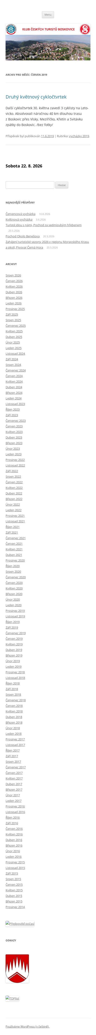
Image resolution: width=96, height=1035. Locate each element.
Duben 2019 (14, 650)
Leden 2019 (13, 666)
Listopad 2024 (15, 353)
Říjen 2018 (13, 683)
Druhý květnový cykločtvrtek (36, 97)
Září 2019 (12, 627)
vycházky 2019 (79, 136)
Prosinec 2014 (15, 907)
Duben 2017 (14, 784)
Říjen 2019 (13, 622)
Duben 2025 (14, 337)
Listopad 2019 (15, 616)
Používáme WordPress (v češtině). (27, 1026)
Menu (48, 14)
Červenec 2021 (16, 538)
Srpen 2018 (13, 694)
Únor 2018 (13, 728)
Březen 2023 (14, 443)
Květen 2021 (14, 549)
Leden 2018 (13, 734)
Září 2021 (12, 532)
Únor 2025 (13, 342)
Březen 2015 (14, 901)
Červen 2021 (14, 543)
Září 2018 (12, 689)
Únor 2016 (13, 851)
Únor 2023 (13, 448)
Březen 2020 (14, 594)
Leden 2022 (13, 510)
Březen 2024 (14, 393)
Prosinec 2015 (15, 862)
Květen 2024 (14, 381)
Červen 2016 (14, 829)
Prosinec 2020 (15, 560)
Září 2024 (12, 359)
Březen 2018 (14, 722)
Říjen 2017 (13, 750)
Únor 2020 (13, 599)
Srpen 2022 (13, 476)
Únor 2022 (13, 504)
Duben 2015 (14, 896)
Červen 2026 (14, 281)
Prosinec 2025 (15, 309)
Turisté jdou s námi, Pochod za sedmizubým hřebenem (44, 225)
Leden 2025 (13, 348)
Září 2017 (12, 756)
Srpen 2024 (13, 365)
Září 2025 (12, 314)
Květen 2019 (14, 644)
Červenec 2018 (16, 700)
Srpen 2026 (13, 275)
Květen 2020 (14, 588)
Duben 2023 (14, 437)
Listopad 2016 (15, 812)
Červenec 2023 (16, 421)
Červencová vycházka (20, 214)
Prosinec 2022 (15, 460)
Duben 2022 (14, 493)
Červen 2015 (14, 884)
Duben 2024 (14, 387)
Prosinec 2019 (15, 611)
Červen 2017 (14, 773)
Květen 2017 (14, 778)
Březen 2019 (14, 655)
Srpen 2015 (13, 879)
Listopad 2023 (15, 404)
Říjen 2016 (13, 817)
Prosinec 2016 (15, 806)
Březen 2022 (14, 499)
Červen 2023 (14, 426)
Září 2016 (12, 823)
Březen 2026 (14, 298)
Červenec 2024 (16, 370)
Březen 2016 (14, 845)
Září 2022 (12, 471)
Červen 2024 (14, 376)
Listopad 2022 (15, 465)
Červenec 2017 (16, 767)
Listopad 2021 (15, 521)
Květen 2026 (14, 286)
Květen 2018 (14, 711)
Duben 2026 (14, 292)
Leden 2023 (13, 454)
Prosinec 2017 (15, 739)
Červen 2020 (14, 583)
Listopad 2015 (15, 868)
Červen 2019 (14, 639)
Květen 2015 (14, 890)
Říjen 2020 (13, 566)
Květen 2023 (14, 432)
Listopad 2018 (15, 678)
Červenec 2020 (16, 577)
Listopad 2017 (15, 745)
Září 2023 (12, 415)
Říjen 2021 (13, 527)
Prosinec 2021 (15, 516)
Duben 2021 (14, 555)
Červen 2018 (14, 706)
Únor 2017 (13, 795)
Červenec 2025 (16, 325)
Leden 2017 (13, 801)
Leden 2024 (13, 398)
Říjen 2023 (13, 409)
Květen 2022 (14, 488)
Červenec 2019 (16, 633)
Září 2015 (12, 873)
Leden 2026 (13, 303)
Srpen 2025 (13, 320)
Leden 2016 (13, 857)
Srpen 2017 (13, 761)
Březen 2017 (14, 789)
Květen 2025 (14, 331)
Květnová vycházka (19, 219)
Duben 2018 (14, 717)
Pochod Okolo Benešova (23, 236)
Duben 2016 (14, 840)
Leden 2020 (13, 605)
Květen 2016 (14, 834)
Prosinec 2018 (15, 672)
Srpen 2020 (13, 571)
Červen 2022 (14, 482)
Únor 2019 (13, 661)
